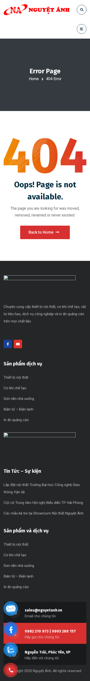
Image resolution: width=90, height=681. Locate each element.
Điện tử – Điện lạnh (18, 409)
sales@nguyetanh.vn (43, 610)
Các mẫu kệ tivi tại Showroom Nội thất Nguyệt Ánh (44, 513)
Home (34, 78)
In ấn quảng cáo (16, 420)
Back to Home (41, 232)
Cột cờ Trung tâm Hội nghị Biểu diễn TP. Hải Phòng (43, 502)
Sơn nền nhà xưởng (19, 398)
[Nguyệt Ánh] (37, 9)
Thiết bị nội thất (16, 377)
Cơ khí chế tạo (15, 388)
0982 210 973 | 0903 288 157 (50, 631)
